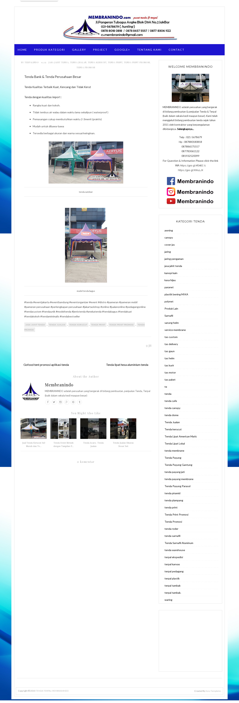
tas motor (170, 372)
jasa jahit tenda (59, 62)
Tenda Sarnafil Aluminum (178, 542)
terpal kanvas (172, 564)
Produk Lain (171, 308)
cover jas (169, 244)
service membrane (175, 329)
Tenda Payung (172, 457)
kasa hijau (170, 280)
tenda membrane (174, 450)
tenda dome (171, 415)
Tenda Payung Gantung (178, 464)
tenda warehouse (174, 550)
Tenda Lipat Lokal (174, 443)
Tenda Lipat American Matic (180, 436)
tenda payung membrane (178, 479)
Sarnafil (168, 315)
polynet (168, 301)
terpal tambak (172, 585)
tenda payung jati (174, 471)
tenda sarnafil (172, 535)
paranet (169, 287)
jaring (167, 251)
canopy (168, 237)
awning (168, 230)
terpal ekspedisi (173, 557)
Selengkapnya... (185, 128)
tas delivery (171, 344)
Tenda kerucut (97, 62)
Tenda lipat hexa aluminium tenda (127, 364)
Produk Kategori (49, 49)
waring (168, 599)
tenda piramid (172, 493)
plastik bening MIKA (176, 294)
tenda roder (171, 528)
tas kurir (169, 365)
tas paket (170, 379)
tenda (167, 393)
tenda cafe (170, 400)
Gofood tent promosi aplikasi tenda (46, 364)
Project (100, 49)
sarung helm (171, 322)
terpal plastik (172, 578)
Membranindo (59, 384)
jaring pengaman (174, 258)
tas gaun (169, 351)
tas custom (171, 337)
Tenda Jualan (78, 62)
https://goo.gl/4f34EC (192, 165)
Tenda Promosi (86, 67)
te (165, 386)
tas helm (169, 358)
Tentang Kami (149, 49)
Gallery (79, 49)
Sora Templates (213, 691)
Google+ (122, 49)
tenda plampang (173, 500)
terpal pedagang (174, 571)
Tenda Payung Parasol (177, 486)
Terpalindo (32, 62)
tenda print (115, 62)
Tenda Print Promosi (137, 62)
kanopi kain (170, 273)
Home (22, 49)
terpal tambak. (172, 592)
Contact (176, 49)
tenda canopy (172, 408)
